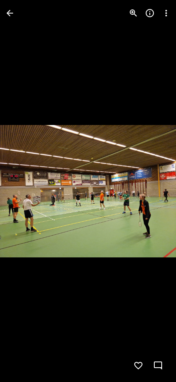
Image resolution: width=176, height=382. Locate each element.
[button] (22, 191)
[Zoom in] (133, 13)
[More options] (166, 13)
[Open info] (150, 13)
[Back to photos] (10, 13)
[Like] (138, 366)
